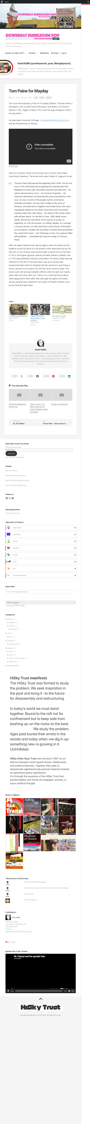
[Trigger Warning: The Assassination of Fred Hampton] (40, 309)
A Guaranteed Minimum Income (54, 120)
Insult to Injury (29, 894)
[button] (14, 807)
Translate (21, 606)
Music (48, 98)
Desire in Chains (14, 644)
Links (42, 98)
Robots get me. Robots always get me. (18, 932)
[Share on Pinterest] (49, 376)
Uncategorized (12, 665)
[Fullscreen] (73, 991)
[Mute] (69, 991)
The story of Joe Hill (58, 316)
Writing (11, 626)
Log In (63, 53)
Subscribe (11, 453)
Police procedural (30, 900)
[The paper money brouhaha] (18, 309)
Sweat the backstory (59, 404)
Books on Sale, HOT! (14, 53)
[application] (40, 973)
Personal (13, 629)
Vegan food (12, 661)
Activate (55, 53)
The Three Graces (11, 922)
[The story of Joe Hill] (62, 309)
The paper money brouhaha (18, 316)
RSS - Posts (11, 942)
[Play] (8, 991)
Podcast (10, 641)
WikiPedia (13, 166)
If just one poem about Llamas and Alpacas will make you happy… (46, 888)
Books (9, 619)
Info (36, 98)
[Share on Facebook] (33, 376)
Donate (32, 53)
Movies (11, 651)
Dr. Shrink (8, 929)
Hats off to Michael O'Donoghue (35, 882)
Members (44, 53)
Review (9, 648)
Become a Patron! (11, 470)
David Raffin (27, 98)
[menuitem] (2, 2)
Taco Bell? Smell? (11, 927)
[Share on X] (17, 376)
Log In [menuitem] (7, 2)
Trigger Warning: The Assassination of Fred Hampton (38, 318)
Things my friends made (16, 658)
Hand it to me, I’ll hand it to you (15, 924)
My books (12, 622)
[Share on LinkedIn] (64, 376)
